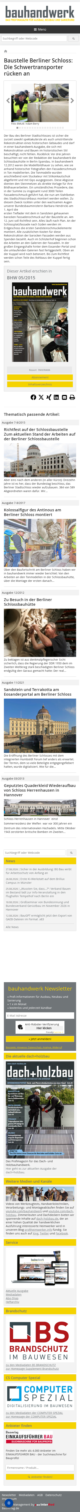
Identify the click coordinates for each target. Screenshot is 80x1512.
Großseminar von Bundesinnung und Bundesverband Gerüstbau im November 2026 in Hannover (38, 905)
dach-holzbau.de (47, 1218)
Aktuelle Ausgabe (17, 1291)
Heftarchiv (12, 1302)
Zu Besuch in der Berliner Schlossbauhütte (28, 602)
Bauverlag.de (10, 1508)
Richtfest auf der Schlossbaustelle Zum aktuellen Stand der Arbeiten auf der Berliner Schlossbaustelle (39, 434)
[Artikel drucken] (72, 397)
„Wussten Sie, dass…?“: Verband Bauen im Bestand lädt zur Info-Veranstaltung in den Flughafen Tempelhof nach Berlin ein (38, 892)
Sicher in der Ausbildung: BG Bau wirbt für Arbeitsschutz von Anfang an (38, 871)
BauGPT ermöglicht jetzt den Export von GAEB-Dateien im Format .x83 (39, 917)
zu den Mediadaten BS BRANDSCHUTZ (31, 1365)
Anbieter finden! (41, 1477)
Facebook (62, 1233)
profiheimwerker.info (38, 1230)
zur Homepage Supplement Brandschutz (32, 1368)
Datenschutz (53, 1495)
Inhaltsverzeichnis (40, 384)
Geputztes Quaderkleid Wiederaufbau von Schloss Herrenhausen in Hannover (40, 790)
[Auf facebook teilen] (33, 399)
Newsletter (9, 1495)
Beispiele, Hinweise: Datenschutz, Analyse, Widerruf (34, 1047)
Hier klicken (44, 1028)
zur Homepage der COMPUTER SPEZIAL (31, 1416)
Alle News (12, 927)
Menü (42, 29)
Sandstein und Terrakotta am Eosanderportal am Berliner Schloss (37, 692)
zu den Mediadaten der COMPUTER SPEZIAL (34, 1413)
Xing (35, 1233)
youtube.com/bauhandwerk (24, 1211)
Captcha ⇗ (54, 1032)
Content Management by (18, 1504)
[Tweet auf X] (41, 399)
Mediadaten (14, 1294)
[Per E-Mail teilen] (64, 397)
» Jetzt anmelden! (40, 1039)
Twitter (44, 1233)
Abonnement (40, 377)
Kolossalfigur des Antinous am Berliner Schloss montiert (32, 512)
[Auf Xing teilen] (49, 399)
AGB (40, 1495)
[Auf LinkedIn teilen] (57, 399)
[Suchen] (73, 38)
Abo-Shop (12, 1298)
